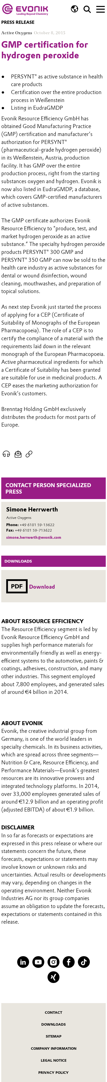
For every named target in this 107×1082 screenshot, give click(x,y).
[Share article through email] (18, 454)
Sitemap (53, 1036)
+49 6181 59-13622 (37, 525)
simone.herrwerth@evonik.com (33, 537)
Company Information (53, 1048)
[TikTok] (84, 962)
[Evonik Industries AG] (25, 9)
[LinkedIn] (23, 962)
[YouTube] (38, 962)
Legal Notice (53, 1060)
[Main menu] (100, 8)
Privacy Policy (53, 1072)
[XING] (53, 977)
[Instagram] (53, 962)
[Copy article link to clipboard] (29, 454)
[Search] (87, 9)
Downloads (53, 1024)
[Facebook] (68, 962)
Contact (53, 1012)
